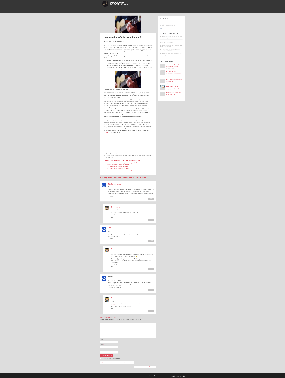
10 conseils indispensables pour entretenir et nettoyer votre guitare (123, 170)
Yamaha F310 (107, 132)
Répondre (151, 198)
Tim (113, 41)
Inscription (126, 10)
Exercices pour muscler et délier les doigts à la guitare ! (171, 37)
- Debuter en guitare (167, 375)
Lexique (170, 10)
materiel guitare (120, 41)
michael (110, 227)
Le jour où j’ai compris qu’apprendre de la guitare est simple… (173, 73)
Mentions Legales (147, 375)
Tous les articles (142, 10)
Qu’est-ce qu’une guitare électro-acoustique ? (118, 164)
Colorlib (172, 376)
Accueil (120, 10)
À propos (133, 10)
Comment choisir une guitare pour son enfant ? (118, 168)
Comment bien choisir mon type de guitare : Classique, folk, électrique (123, 163)
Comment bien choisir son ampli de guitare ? (117, 166)
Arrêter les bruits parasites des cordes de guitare (171, 54)
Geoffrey (110, 183)
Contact (180, 10)
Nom (102, 339)
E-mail (102, 344)
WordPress (182, 376)
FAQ (175, 10)
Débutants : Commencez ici (154, 10)
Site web (102, 350)
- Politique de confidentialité (157, 375)
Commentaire (104, 322)
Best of (164, 10)
